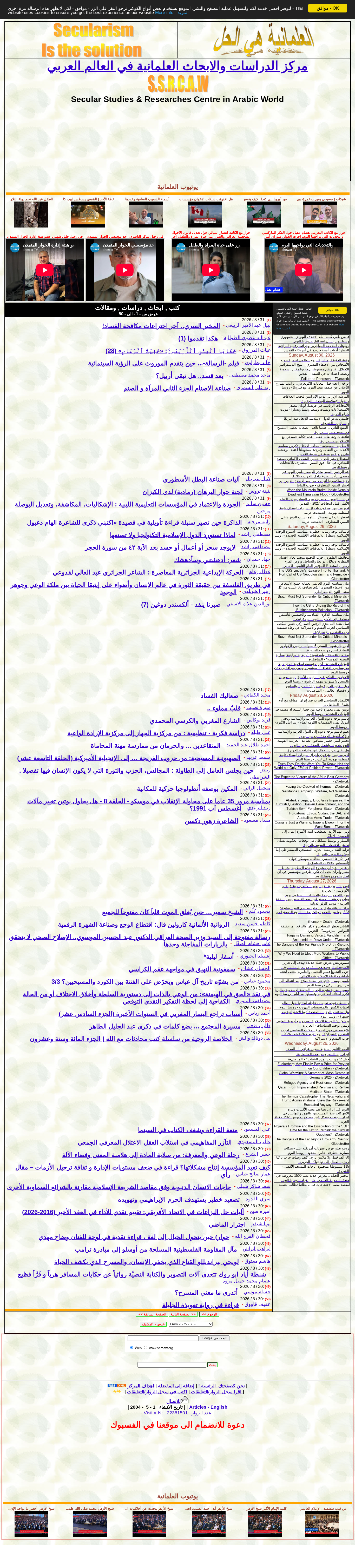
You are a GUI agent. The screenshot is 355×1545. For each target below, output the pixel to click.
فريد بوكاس (259, 720)
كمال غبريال (258, 478)
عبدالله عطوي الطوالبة (247, 337)
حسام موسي (257, 1291)
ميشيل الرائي (257, 788)
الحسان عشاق (256, 968)
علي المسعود (257, 1129)
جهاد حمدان (259, 559)
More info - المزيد (172, 12)
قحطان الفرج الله (253, 1236)
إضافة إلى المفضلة (175, 1385)
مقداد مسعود (257, 820)
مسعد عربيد (258, 757)
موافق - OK (328, 8)
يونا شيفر (261, 1223)
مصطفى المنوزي (253, 1000)
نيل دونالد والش (255, 1038)
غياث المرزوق (256, 350)
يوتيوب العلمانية (177, 186)
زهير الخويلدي (256, 591)
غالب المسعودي (254, 1141)
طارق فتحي (258, 1025)
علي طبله (261, 732)
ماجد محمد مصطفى (250, 375)
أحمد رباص (259, 1013)
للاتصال (173, 1401)
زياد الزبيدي (259, 807)
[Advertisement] (177, 140)
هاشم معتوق (258, 1261)
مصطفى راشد (256, 534)
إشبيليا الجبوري (255, 956)
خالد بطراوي (258, 362)
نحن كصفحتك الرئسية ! (221, 1385)
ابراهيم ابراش (257, 1248)
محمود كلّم (260, 911)
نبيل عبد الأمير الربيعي (248, 325)
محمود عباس (257, 981)
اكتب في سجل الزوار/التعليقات (185, 1391)
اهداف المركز (141, 1385)
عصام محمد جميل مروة (246, 1280)
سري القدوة (258, 1198)
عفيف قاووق (258, 1304)
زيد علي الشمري (253, 387)
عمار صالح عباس (253, 1173)
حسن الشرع (258, 1154)
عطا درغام (260, 571)
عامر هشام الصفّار (252, 943)
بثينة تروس (259, 491)
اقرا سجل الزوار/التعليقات (215, 1391)
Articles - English (208, 1407)
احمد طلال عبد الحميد (248, 744)
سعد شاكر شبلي (254, 1186)
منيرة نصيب (258, 707)
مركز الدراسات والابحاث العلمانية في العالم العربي (177, 66)
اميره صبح (260, 1211)
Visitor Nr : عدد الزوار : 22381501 (177, 1412)
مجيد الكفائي (257, 695)
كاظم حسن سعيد (253, 923)
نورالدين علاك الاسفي (248, 603)
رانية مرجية (259, 521)
